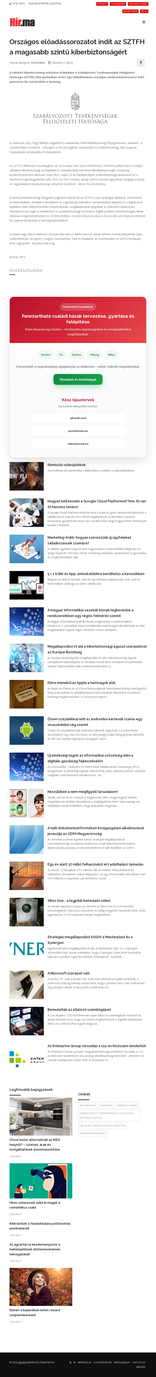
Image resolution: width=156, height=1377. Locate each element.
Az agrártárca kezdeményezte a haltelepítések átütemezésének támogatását (35, 1249)
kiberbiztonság (127, 1105)
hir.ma (21, 1362)
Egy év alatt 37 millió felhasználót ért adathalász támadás (95, 864)
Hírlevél (141, 1367)
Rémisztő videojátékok (67, 465)
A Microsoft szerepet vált (69, 973)
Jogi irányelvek (103, 1362)
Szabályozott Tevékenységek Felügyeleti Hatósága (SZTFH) (107, 1115)
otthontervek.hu (78, 443)
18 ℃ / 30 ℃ (18, 3)
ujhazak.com (78, 417)
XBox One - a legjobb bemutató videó (79, 901)
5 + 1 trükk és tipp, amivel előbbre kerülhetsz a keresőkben (96, 574)
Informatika (38, 62)
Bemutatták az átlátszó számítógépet (79, 1010)
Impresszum (84, 1362)
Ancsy (22, 62)
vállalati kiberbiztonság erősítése (103, 1125)
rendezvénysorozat (93, 1133)
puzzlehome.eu (78, 430)
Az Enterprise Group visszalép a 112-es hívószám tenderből (97, 1046)
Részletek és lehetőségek (78, 379)
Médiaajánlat (122, 1362)
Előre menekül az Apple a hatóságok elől (81, 683)
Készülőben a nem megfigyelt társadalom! (83, 792)
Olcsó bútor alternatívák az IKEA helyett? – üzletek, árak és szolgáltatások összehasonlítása (35, 1144)
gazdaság (106, 1105)
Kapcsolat (139, 1362)
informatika (88, 1105)
